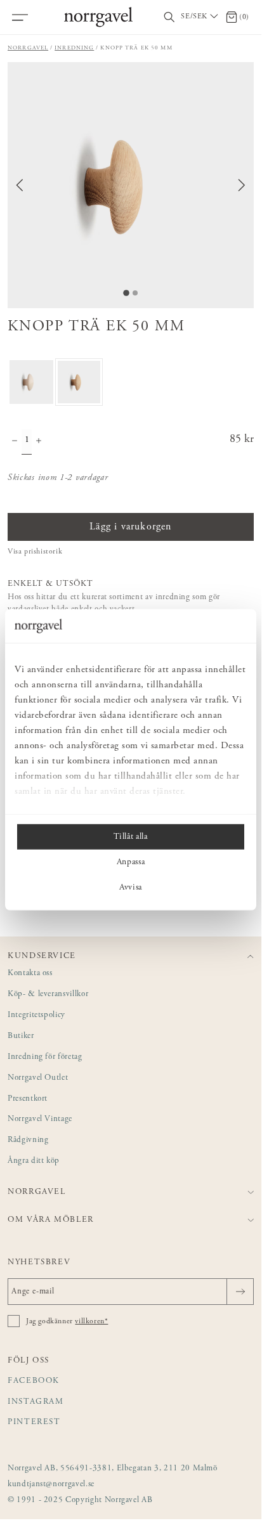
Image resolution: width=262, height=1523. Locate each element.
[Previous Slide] (20, 185)
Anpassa (131, 861)
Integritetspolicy (36, 1015)
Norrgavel (28, 48)
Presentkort (28, 1099)
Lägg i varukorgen (130, 527)
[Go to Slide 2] (135, 292)
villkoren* (91, 1321)
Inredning (74, 48)
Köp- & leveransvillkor (48, 994)
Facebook (34, 1381)
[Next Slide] (242, 185)
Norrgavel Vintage (40, 1119)
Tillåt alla (130, 836)
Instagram (36, 1402)
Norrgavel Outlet (38, 1078)
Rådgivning (28, 1140)
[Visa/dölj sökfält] (169, 17)
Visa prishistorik (35, 551)
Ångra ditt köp (34, 1161)
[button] (131, 185)
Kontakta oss (30, 973)
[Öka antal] (39, 442)
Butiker (21, 1036)
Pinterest (34, 1422)
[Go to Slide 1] (126, 293)
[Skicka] (240, 1291)
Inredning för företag (45, 1057)
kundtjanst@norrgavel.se (51, 1485)
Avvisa (130, 887)
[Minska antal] (15, 442)
